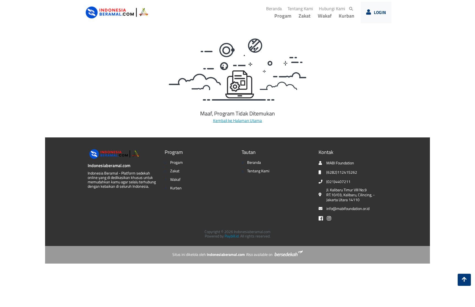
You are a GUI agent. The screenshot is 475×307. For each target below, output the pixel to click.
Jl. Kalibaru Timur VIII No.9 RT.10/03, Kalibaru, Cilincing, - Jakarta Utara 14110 (350, 194)
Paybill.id (232, 236)
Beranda (275, 8)
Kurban (346, 16)
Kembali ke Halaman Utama (237, 121)
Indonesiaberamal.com (109, 165)
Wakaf (325, 16)
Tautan (249, 152)
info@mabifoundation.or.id (347, 208)
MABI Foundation (340, 163)
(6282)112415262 (341, 172)
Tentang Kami (301, 8)
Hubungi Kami (333, 8)
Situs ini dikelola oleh (208, 254)
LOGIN (380, 12)
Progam (282, 16)
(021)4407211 (338, 181)
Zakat (305, 16)
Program (174, 152)
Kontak (326, 152)
